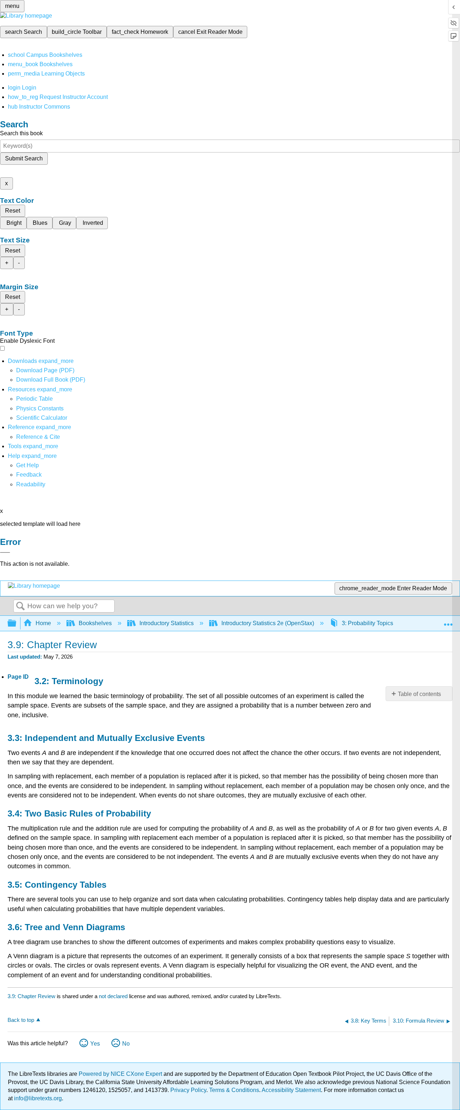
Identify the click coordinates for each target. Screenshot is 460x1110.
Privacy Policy (188, 1090)
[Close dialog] (5, 552)
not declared (114, 996)
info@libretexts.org (37, 1098)
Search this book (21, 133)
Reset (12, 211)
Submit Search (24, 158)
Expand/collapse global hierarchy (16, 623)
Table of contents (419, 694)
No (126, 1044)
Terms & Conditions (234, 1090)
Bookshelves (95, 623)
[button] (29, 475)
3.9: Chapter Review (31, 996)
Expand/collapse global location (448, 621)
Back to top (21, 1020)
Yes (95, 1044)
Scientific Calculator (41, 418)
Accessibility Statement (291, 1090)
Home (43, 623)
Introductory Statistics (166, 623)
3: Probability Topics (367, 623)
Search (20, 606)
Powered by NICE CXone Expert (121, 1074)
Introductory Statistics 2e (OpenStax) (268, 623)
